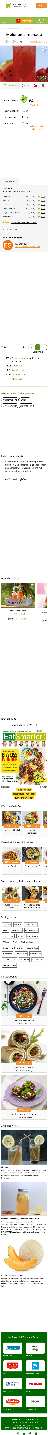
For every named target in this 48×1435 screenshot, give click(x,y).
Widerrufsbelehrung (24, 1425)
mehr (43, 196)
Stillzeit (20, 936)
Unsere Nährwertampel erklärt (24, 222)
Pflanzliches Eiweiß (32, 866)
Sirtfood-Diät (21, 953)
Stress (5, 948)
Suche (39, 22)
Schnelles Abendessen (24, 1020)
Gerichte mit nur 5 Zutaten (24, 1114)
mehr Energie (17, 948)
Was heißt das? (37, 105)
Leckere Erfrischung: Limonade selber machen (21, 1218)
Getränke (7, 924)
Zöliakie (6, 942)
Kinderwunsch (31, 930)
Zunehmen (7, 953)
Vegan (5, 930)
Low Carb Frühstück (11, 830)
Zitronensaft (17, 378)
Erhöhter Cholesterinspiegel (25, 942)
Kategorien (38, 1428)
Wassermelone (19, 358)
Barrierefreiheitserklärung (17, 1428)
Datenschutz (30, 1419)
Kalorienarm (37, 959)
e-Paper (43, 787)
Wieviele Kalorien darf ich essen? (36, 127)
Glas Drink (38, 351)
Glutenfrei (24, 959)
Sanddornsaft (18, 370)
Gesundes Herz (9, 965)
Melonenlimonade (18, 610)
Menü (4, 22)
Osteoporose (8, 936)
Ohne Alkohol (31, 924)
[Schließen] (2, 5)
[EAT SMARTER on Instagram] (24, 1433)
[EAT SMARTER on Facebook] (12, 1433)
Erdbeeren (17, 365)
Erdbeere (25, 399)
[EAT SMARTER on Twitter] (30, 1433)
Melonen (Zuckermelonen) (12, 1275)
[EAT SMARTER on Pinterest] (18, 1433)
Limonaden (6, 1167)
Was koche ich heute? (24, 1067)
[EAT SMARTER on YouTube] (36, 1433)
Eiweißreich (12, 866)
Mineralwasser (19, 374)
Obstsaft (18, 924)
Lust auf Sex (35, 953)
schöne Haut (32, 948)
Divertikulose (32, 936)
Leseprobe (5, 787)
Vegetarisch (17, 930)
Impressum (16, 1419)
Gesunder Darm (10, 959)
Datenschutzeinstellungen (24, 1422)
